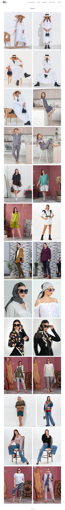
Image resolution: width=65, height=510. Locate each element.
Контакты (59, 2)
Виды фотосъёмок (31, 2)
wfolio (33, 508)
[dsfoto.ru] (5, 2)
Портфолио (44, 2)
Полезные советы (52, 2)
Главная (38, 2)
